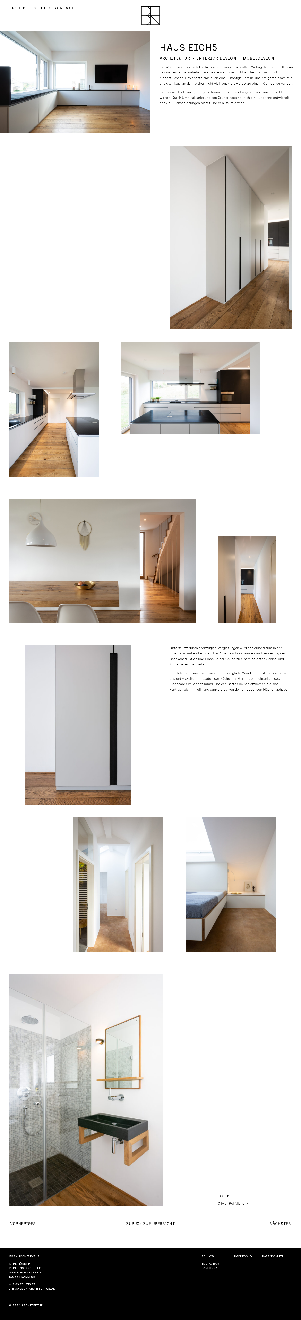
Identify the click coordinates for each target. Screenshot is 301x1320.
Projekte (20, 8)
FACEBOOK (210, 1268)
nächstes (280, 1224)
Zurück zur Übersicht (150, 1224)
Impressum (243, 1256)
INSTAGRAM (211, 1263)
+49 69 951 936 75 (22, 1284)
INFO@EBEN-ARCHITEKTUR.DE (32, 1288)
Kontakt (64, 8)
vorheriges (23, 1224)
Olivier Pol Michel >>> (234, 1203)
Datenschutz (273, 1256)
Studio (42, 8)
